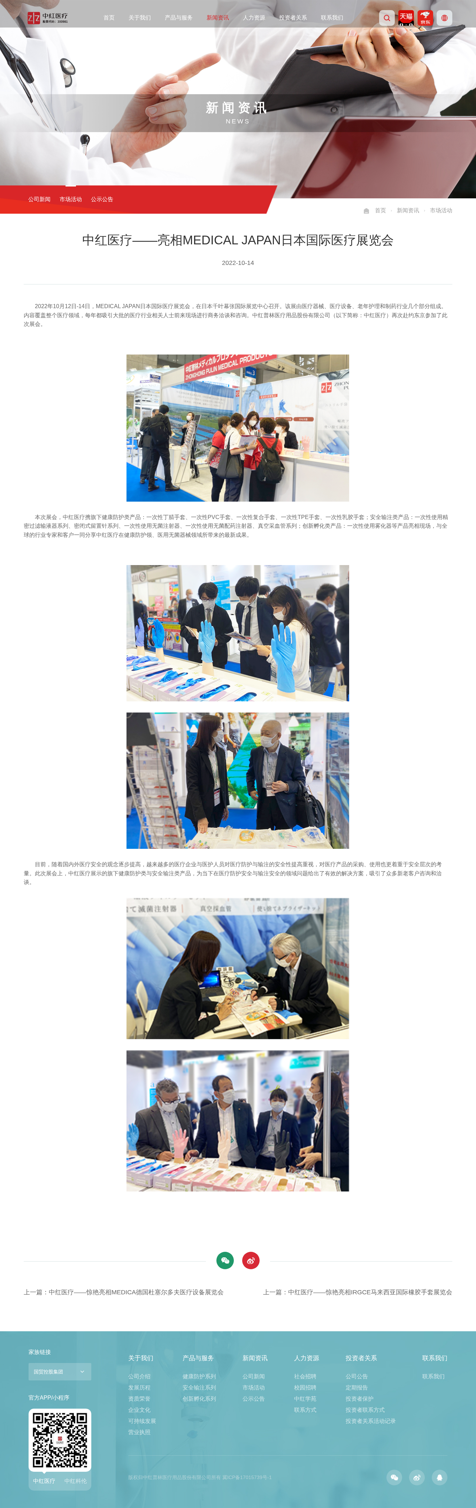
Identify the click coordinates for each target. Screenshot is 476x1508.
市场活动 (71, 199)
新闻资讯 (218, 18)
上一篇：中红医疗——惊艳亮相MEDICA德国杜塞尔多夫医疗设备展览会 (124, 1292)
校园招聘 (305, 1388)
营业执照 (139, 1432)
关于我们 (140, 18)
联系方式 (305, 1410)
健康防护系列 (199, 1376)
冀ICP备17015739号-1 (247, 1477)
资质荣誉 (139, 1399)
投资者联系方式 (365, 1410)
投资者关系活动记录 (371, 1421)
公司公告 (357, 1376)
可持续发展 (142, 1421)
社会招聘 (305, 1376)
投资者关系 (293, 18)
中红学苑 (305, 1399)
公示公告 (102, 199)
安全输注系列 (199, 1388)
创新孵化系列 (199, 1399)
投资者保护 (360, 1399)
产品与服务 (179, 18)
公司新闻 (39, 199)
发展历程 (139, 1388)
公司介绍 (139, 1376)
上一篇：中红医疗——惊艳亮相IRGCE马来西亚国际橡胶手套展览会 (357, 1292)
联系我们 (332, 18)
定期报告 (357, 1388)
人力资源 (254, 18)
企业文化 (139, 1410)
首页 (109, 18)
